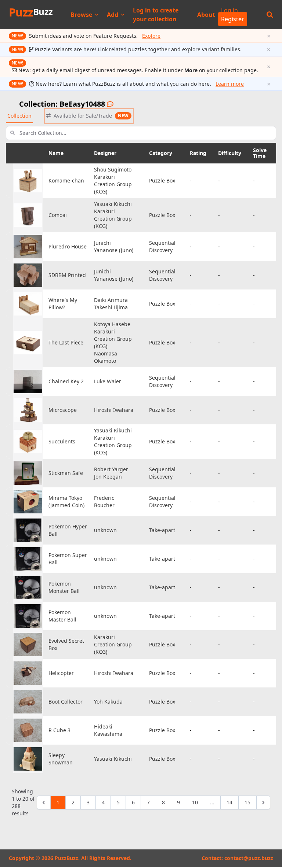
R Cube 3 (59, 730)
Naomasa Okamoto (105, 357)
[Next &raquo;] (263, 802)
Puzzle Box (162, 180)
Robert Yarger (111, 469)
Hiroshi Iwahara (113, 409)
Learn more (230, 83)
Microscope (62, 409)
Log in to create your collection (155, 14)
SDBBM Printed (67, 275)
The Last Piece (65, 342)
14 (229, 802)
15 (247, 802)
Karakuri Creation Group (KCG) (113, 184)
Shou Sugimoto (112, 169)
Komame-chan (66, 180)
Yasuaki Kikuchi (113, 203)
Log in (229, 10)
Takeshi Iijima (111, 307)
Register (232, 19)
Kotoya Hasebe (112, 324)
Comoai (57, 214)
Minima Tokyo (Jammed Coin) (66, 501)
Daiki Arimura (111, 299)
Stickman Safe (65, 472)
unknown (105, 530)
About (206, 15)
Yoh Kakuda (108, 701)
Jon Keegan (108, 476)
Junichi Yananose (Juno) (113, 246)
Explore (151, 35)
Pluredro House (67, 246)
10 (195, 802)
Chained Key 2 (66, 381)
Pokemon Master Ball (62, 616)
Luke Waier (107, 381)
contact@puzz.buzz (248, 858)
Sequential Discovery (162, 246)
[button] (270, 15)
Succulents (61, 441)
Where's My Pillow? (62, 303)
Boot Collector (65, 701)
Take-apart (162, 530)
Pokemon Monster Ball (64, 587)
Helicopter (61, 672)
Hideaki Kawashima (108, 730)
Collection (19, 115)
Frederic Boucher (104, 501)
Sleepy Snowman (60, 759)
